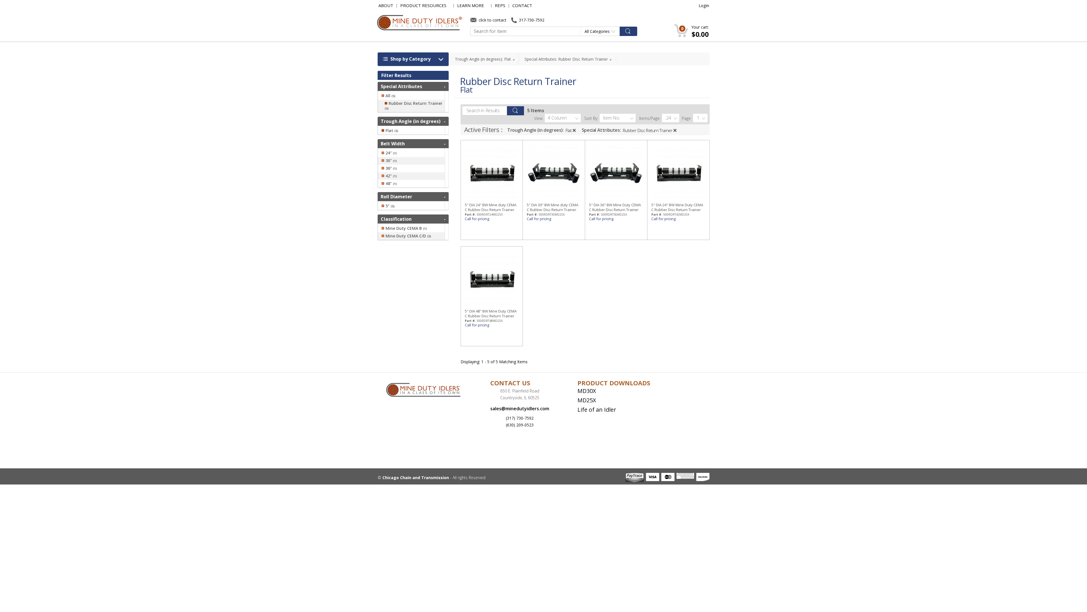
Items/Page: (649, 118)
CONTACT (522, 5)
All (390, 95)
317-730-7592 (531, 20)
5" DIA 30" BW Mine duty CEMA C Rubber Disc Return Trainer (552, 207)
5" (390, 206)
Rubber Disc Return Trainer (648, 130)
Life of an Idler (596, 409)
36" (391, 168)
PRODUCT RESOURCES (423, 5)
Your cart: (700, 27)
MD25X (586, 400)
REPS (500, 5)
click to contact (492, 20)
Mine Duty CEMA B (406, 228)
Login (704, 5)
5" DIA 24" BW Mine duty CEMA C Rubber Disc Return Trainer (490, 207)
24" (391, 153)
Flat (569, 130)
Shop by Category (410, 59)
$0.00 (700, 34)
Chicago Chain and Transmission (415, 477)
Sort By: (591, 118)
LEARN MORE (470, 5)
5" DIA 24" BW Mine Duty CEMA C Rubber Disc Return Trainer (677, 207)
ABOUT (385, 5)
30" (391, 160)
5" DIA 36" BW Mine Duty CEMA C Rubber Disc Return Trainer (615, 207)
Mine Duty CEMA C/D (408, 236)
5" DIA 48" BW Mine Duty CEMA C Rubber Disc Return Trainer (491, 313)
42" (391, 175)
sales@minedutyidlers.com (519, 408)
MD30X (586, 391)
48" (391, 183)
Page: (687, 118)
